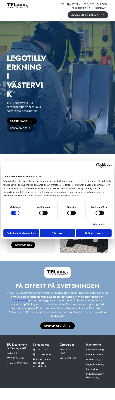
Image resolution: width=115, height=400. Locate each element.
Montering (92, 369)
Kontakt (101, 8)
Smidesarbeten (94, 354)
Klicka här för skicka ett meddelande (41, 362)
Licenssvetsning (95, 349)
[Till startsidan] (18, 5)
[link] (73, 4)
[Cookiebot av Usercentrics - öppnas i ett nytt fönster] (98, 165)
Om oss (102, 4)
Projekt (89, 4)
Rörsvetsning (93, 359)
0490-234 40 (42, 349)
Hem (61, 4)
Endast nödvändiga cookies (21, 233)
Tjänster (73, 4)
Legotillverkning (95, 364)
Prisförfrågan (82, 8)
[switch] (43, 213)
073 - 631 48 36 (43, 354)
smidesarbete (19, 300)
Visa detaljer (99, 224)
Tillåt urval (57, 233)
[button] (88, 14)
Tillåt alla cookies (94, 233)
